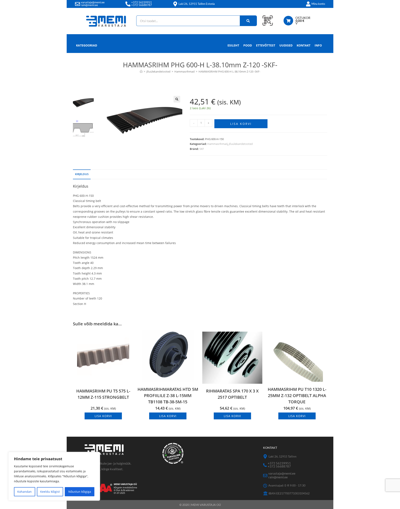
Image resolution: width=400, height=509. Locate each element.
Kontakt (303, 45)
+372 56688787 (141, 5)
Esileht (233, 45)
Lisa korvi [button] (103, 416)
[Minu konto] (308, 3)
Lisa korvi (241, 124)
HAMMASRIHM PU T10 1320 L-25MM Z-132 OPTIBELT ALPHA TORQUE (297, 395)
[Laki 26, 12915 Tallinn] (265, 456)
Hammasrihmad (217, 144)
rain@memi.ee (89, 5)
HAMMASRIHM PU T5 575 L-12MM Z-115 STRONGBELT (103, 394)
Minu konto (318, 3)
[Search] (248, 21)
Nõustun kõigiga (79, 492)
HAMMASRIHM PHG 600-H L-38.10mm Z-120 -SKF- (229, 71)
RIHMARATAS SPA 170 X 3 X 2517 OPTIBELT (232, 394)
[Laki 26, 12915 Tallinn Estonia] (175, 3)
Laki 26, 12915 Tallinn (282, 456)
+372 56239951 (141, 2)
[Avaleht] (141, 71)
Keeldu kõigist (50, 492)
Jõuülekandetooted (241, 144)
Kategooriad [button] (86, 45)
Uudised (285, 45)
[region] (54, 476)
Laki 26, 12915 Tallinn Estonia (197, 3)
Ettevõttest (265, 45)
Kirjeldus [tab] (82, 174)
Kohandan (24, 492)
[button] (177, 99)
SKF (201, 149)
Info (318, 45)
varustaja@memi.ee (93, 2)
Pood (247, 45)
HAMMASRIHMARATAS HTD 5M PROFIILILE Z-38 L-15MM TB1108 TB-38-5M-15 (168, 395)
